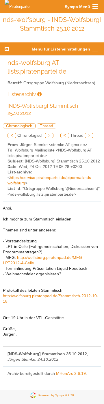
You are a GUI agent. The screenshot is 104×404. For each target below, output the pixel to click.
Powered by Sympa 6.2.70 (56, 395)
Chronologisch (19, 126)
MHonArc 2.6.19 (71, 373)
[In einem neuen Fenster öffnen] (39, 94)
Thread (46, 126)
